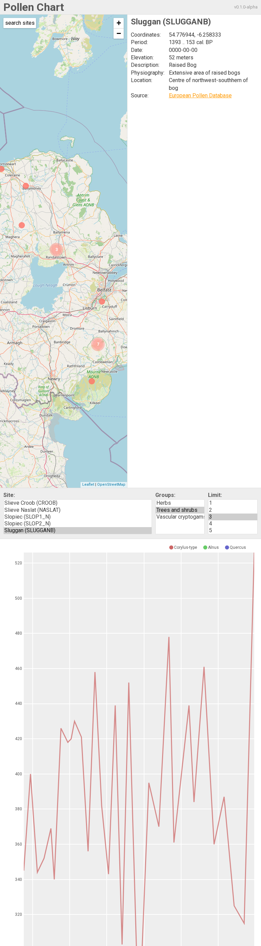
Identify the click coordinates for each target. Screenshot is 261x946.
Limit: (215, 495)
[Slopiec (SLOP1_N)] (78, 517)
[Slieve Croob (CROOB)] (78, 503)
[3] (232, 517)
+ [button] (119, 23)
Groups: (165, 495)
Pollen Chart (33, 7)
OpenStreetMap (111, 484)
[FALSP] (22, 225)
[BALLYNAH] (102, 301)
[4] (232, 523)
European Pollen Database (200, 95)
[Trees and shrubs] (180, 510)
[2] (232, 510)
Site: (9, 495)
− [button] (119, 33)
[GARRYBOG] (26, 186)
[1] (232, 503)
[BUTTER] (92, 381)
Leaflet (88, 484)
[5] (232, 530)
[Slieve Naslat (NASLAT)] (78, 510)
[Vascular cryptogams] (180, 517)
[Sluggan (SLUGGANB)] (78, 530)
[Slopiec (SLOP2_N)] (78, 523)
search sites (20, 23)
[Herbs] (180, 503)
